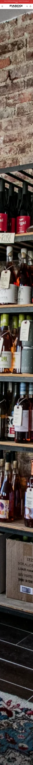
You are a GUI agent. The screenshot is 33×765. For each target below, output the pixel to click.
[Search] (27, 6)
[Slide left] (2, 2)
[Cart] (31, 6)
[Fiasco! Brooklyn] (16, 6)
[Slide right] (31, 2)
